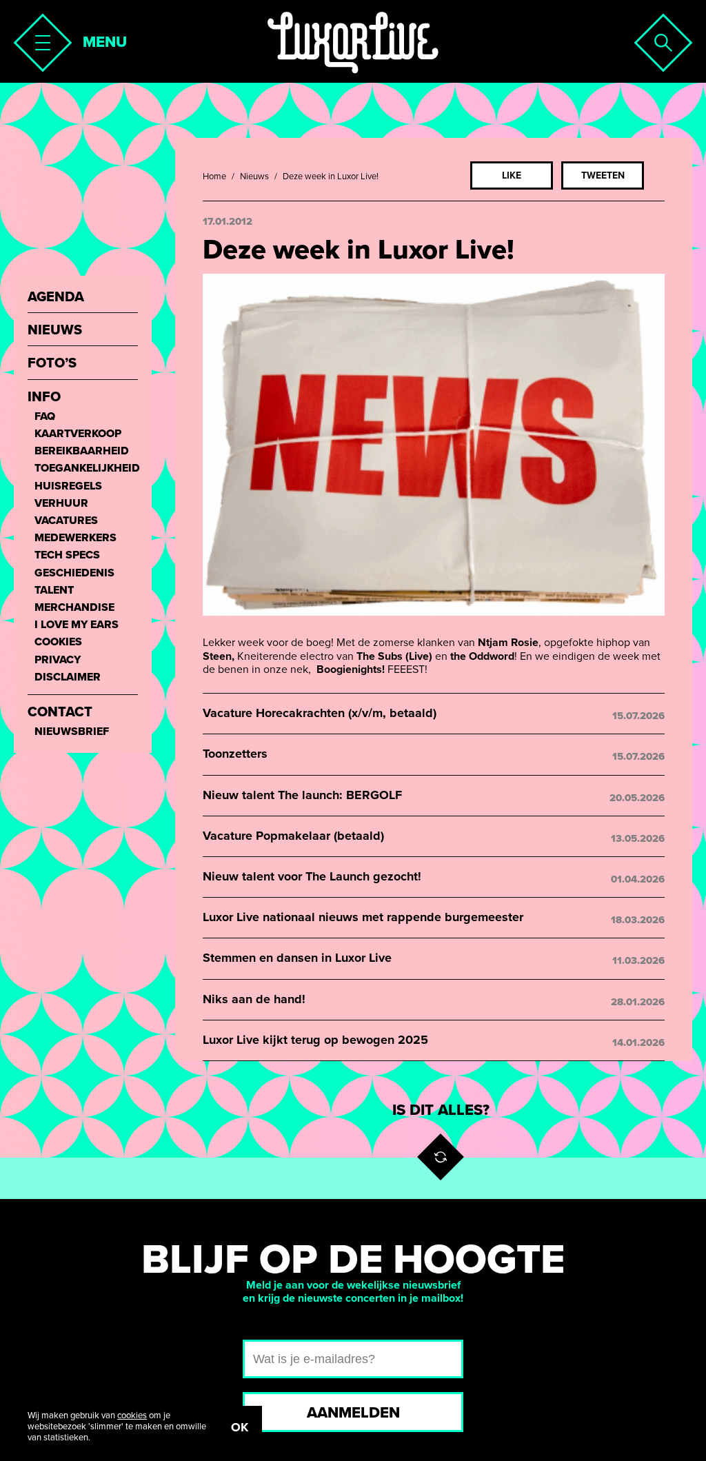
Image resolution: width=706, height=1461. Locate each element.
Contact (60, 712)
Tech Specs (67, 555)
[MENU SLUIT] (38, 38)
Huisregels (68, 486)
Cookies (58, 642)
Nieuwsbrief (71, 731)
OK (239, 1427)
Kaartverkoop (77, 434)
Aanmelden (353, 1413)
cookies (132, 1415)
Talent (54, 590)
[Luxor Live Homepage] (353, 42)
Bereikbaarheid (81, 451)
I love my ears (76, 625)
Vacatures (66, 520)
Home (214, 176)
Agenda (56, 297)
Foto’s (52, 363)
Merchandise (74, 607)
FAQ (44, 416)
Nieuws (254, 176)
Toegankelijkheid (86, 468)
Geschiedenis (74, 573)
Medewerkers (75, 538)
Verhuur (61, 503)
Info (44, 397)
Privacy (57, 660)
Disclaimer (67, 677)
